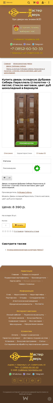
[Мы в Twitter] (38, 380)
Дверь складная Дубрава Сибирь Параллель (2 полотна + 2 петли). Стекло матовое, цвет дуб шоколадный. (24, 71)
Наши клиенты (20, 295)
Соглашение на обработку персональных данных (26, 344)
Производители (39, 278)
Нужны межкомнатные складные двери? (25, 250)
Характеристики (24, 153)
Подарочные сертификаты (17, 278)
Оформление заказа (33, 324)
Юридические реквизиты (21, 304)
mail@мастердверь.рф (26, 39)
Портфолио (11, 298)
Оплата (15, 335)
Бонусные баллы (34, 318)
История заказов (16, 318)
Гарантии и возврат (11, 338)
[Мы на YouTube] (32, 380)
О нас (8, 295)
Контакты (39, 304)
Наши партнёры (37, 295)
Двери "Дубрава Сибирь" (16, 66)
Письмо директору (32, 281)
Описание (8, 153)
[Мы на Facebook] (26, 380)
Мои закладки (35, 321)
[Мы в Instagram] (14, 380)
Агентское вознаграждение (25, 301)
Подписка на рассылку (34, 315)
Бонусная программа (26, 341)
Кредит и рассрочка (30, 335)
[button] (8, 2)
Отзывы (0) (41, 153)
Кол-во (4, 221)
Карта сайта (15, 281)
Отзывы (23, 298)
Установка (9, 341)
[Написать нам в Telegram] (37, 44)
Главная (7, 64)
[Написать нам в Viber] (27, 44)
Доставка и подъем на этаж (35, 338)
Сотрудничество (37, 298)
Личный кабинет (13, 315)
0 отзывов (18, 231)
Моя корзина (15, 324)
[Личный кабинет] (43, 2)
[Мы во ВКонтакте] (20, 380)
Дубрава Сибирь (24, 192)
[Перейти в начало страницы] (49, 399)
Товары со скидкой (30, 275)
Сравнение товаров (17, 321)
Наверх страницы (26, 284)
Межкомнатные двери (22, 64)
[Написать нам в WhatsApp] (16, 44)
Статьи (42, 341)
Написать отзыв (32, 231)
